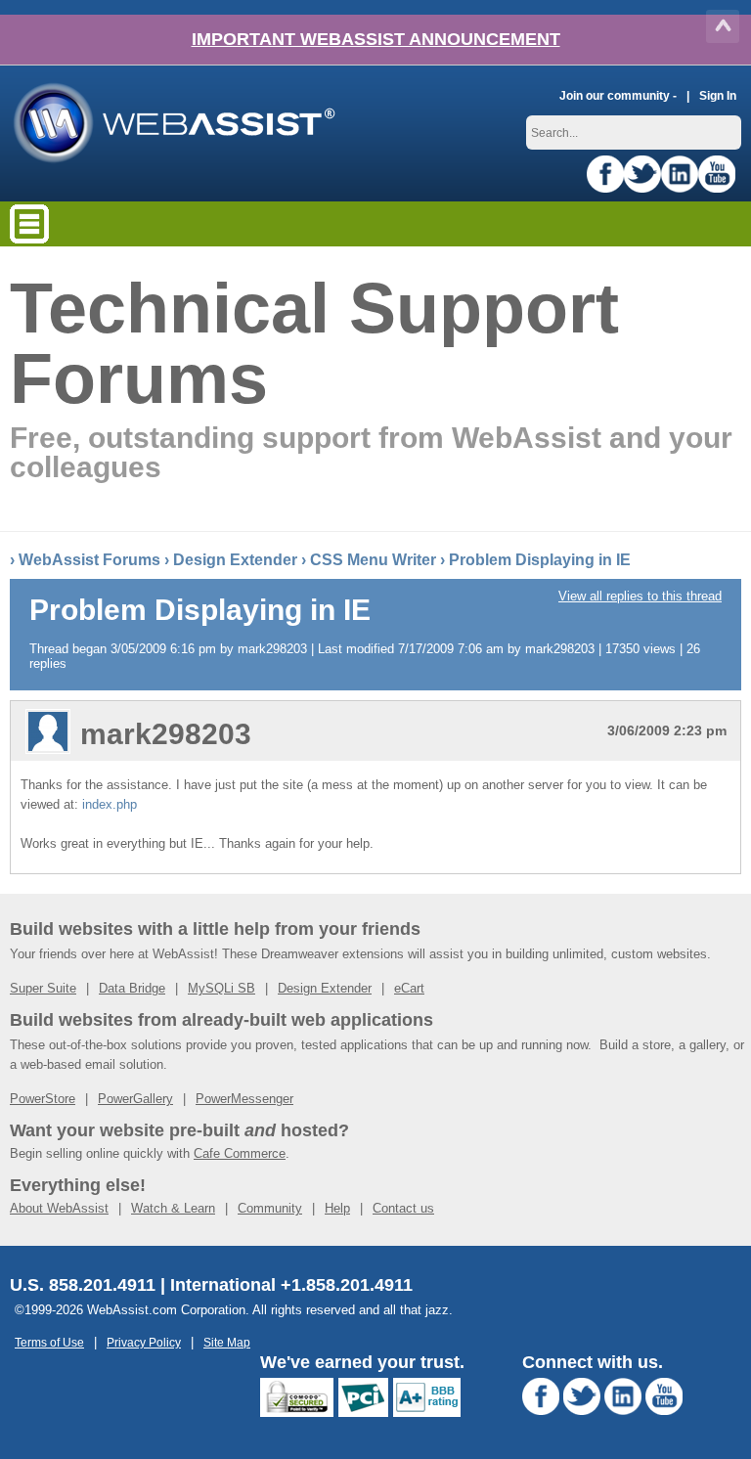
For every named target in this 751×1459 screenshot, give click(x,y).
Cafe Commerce (240, 1153)
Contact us (403, 1208)
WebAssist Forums (89, 560)
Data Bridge (132, 988)
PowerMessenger (244, 1098)
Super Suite (43, 988)
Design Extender (235, 560)
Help (337, 1208)
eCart (409, 988)
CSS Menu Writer (373, 560)
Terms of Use (49, 1342)
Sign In (717, 95)
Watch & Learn (173, 1208)
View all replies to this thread (640, 596)
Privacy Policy (144, 1342)
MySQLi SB (221, 988)
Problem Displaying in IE (540, 560)
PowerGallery (135, 1098)
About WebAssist (59, 1208)
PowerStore (42, 1098)
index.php (109, 804)
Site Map (226, 1342)
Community (270, 1208)
